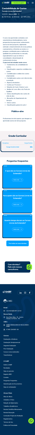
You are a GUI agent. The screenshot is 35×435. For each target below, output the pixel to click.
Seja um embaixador (10, 387)
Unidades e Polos (9, 400)
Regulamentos (8, 419)
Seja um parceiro (9, 371)
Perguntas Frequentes (10, 380)
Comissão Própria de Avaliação (13, 415)
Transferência (8, 355)
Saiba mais (16, 179)
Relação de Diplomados (11, 403)
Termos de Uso (8, 422)
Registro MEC (8, 374)
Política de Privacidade (10, 425)
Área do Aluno (8, 396)
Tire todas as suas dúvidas (17, 243)
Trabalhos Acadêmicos (11, 406)
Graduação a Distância (10, 339)
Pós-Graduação (8, 349)
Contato (6, 377)
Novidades (7, 368)
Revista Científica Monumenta (13, 409)
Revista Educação (9, 412)
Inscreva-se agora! (19, 3)
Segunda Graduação (10, 345)
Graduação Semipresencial (12, 342)
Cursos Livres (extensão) (11, 352)
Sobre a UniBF (8, 365)
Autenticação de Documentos (13, 384)
